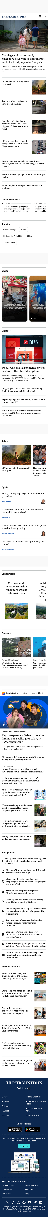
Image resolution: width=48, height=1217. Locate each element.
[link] (14, 16)
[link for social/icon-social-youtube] (29, 1202)
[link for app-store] (15, 1129)
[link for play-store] (33, 1129)
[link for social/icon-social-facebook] (24, 1202)
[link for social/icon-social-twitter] (7, 1202)
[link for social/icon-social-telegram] (35, 1202)
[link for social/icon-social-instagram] (18, 1202)
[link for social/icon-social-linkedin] (41, 1202)
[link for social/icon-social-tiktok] (13, 1202)
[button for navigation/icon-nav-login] (40, 16)
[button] (40, 16)
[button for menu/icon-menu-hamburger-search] (44, 16)
